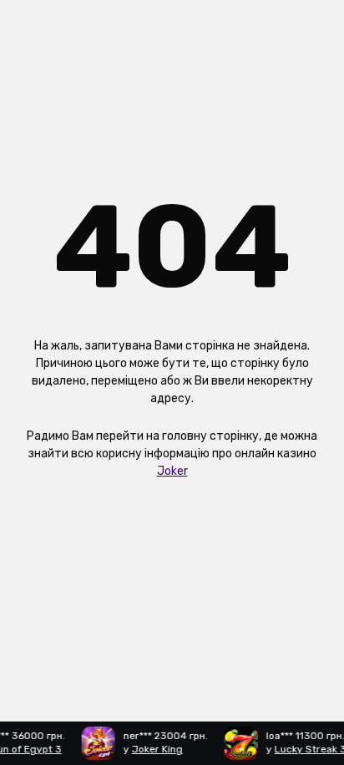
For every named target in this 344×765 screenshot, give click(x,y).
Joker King (155, 749)
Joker (172, 471)
